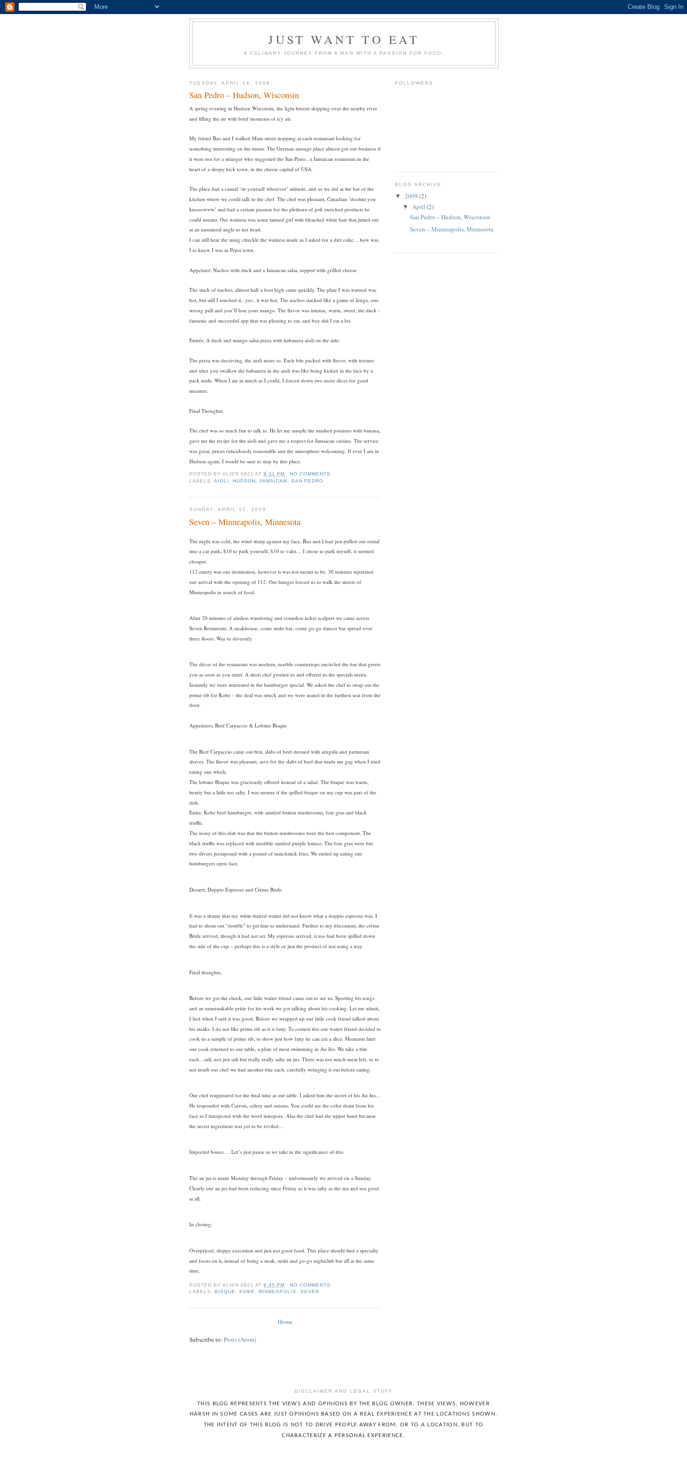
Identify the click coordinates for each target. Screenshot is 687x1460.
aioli (221, 480)
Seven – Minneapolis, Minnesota (245, 521)
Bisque (225, 1291)
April (419, 206)
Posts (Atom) (240, 1339)
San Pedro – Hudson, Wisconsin (244, 95)
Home (285, 1321)
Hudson (244, 480)
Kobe (247, 1291)
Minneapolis (277, 1291)
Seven (310, 1291)
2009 (412, 196)
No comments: (312, 473)
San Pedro (307, 480)
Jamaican (273, 480)
